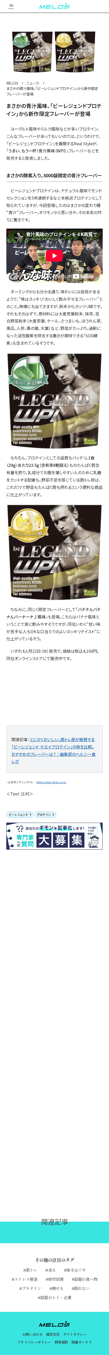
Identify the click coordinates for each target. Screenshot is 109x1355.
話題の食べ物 (85, 1279)
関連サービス (81, 1342)
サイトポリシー (75, 1334)
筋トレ (32, 1270)
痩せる (58, 1288)
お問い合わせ (32, 1334)
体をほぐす (76, 1270)
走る (52, 1270)
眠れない (82, 1288)
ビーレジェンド (18, 814)
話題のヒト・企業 (55, 1297)
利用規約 (61, 1342)
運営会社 (53, 1334)
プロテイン (44, 814)
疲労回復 (56, 1279)
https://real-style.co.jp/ (51, 782)
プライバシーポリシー (34, 1342)
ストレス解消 (25, 1279)
